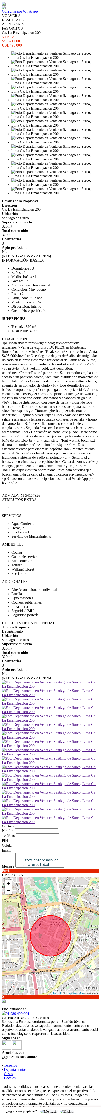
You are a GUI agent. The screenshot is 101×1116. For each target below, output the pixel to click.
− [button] (8, 891)
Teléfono (8, 836)
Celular (7, 845)
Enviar (7, 871)
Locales (10, 1078)
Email (6, 850)
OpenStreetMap (75, 993)
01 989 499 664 (17, 1014)
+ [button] (8, 883)
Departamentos (15, 1070)
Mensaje (8, 866)
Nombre (8, 831)
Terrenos (10, 1065)
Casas (8, 1074)
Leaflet (57, 993)
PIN (5, 840)
